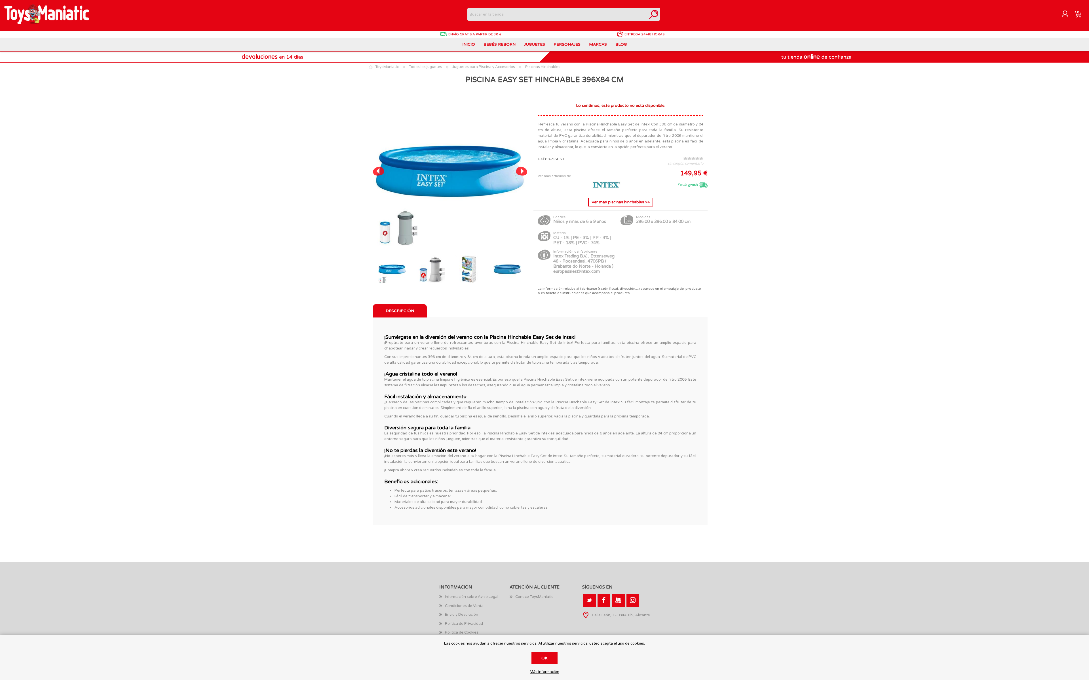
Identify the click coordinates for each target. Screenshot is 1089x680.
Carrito (1077, 14)
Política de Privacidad (464, 623)
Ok (544, 658)
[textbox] (557, 14)
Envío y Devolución (461, 614)
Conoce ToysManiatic (534, 596)
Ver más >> (621, 202)
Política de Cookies (461, 632)
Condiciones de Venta (464, 606)
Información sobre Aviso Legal (471, 596)
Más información (544, 672)
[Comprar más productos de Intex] (606, 188)
